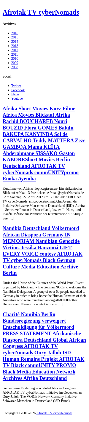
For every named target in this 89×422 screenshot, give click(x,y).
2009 (14, 63)
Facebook (18, 90)
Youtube (17, 98)
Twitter (16, 86)
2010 (14, 58)
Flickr (15, 94)
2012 (14, 50)
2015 (14, 37)
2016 (14, 33)
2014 (14, 42)
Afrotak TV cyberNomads (41, 12)
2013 (14, 46)
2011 (14, 54)
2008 (14, 67)
